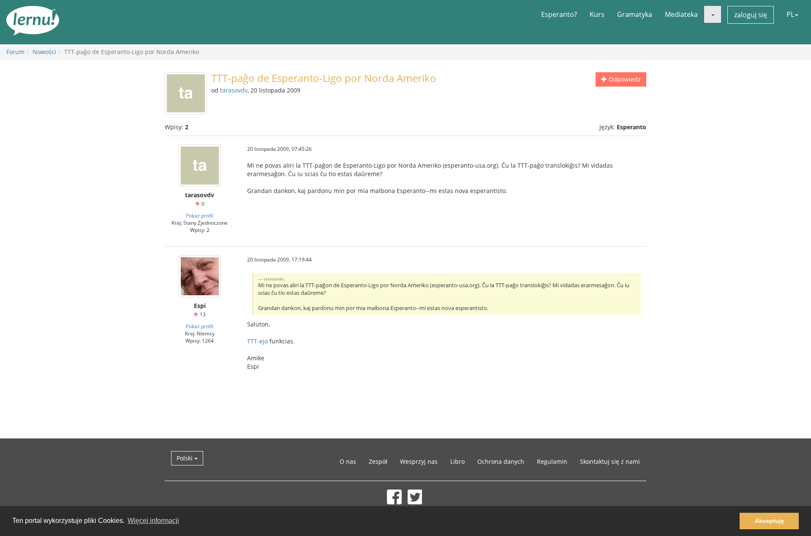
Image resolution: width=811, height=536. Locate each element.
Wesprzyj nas (419, 461)
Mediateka (681, 14)
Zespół (378, 461)
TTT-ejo (257, 341)
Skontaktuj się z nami (610, 461)
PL (790, 14)
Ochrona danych (500, 461)
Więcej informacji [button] (153, 520)
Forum (15, 52)
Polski (185, 458)
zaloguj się (750, 14)
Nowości (44, 52)
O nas (348, 461)
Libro (457, 461)
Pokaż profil (199, 215)
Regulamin (552, 461)
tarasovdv (234, 90)
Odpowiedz (624, 79)
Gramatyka (634, 14)
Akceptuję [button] (769, 520)
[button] (712, 14)
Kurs (597, 14)
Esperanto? (559, 14)
